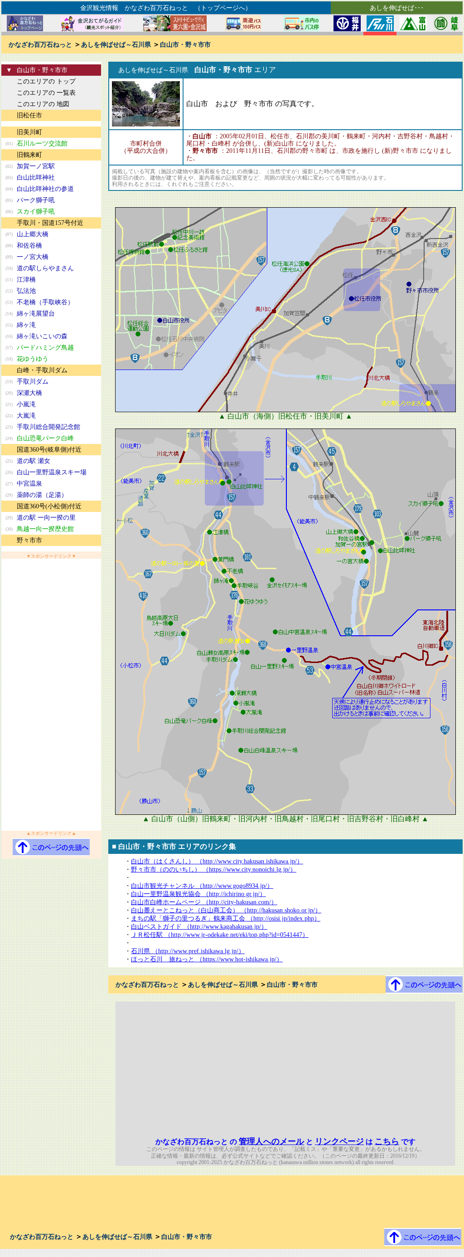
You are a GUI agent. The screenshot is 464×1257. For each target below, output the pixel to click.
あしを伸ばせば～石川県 (116, 44)
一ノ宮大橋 (32, 256)
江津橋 (26, 279)
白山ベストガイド (199, 926)
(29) (9, 517)
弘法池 (26, 290)
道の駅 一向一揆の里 (46, 517)
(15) (9, 324)
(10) (9, 268)
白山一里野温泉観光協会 (198, 894)
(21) (9, 404)
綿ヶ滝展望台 (36, 313)
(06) (9, 211)
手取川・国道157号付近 (50, 222)
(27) (9, 483)
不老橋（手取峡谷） (45, 302)
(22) (9, 415)
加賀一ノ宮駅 (36, 166)
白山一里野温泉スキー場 (52, 472)
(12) (9, 290)
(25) (9, 460)
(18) (9, 358)
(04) (9, 188)
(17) (9, 347)
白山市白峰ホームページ (204, 902)
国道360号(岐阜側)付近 (49, 449)
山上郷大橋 (32, 234)
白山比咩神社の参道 (45, 188)
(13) (9, 302)
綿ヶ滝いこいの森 (42, 336)
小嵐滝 (26, 404)
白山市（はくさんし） (217, 861)
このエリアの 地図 (43, 104)
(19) (9, 381)
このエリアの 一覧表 (46, 92)
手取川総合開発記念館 (48, 427)
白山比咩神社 (36, 177)
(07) (9, 234)
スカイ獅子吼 (36, 211)
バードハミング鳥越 (45, 347)
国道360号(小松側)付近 (49, 506)
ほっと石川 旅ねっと (207, 959)
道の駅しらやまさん (45, 268)
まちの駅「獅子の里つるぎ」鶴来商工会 (225, 918)
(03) (9, 177)
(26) (9, 472)
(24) (9, 438)
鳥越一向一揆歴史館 (45, 529)
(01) (9, 143)
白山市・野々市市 (185, 44)
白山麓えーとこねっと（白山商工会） (226, 910)
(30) (9, 528)
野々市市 (29, 540)
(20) (9, 392)
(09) (9, 256)
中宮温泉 (29, 483)
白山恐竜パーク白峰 (45, 438)
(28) (9, 494)
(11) (9, 279)
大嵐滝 (26, 415)
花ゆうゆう (32, 359)
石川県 (188, 951)
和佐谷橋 (29, 245)
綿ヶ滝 (26, 325)
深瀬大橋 (29, 393)
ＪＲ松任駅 (220, 934)
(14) (9, 313)
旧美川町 (29, 132)
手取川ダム (32, 381)
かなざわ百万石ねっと (40, 44)
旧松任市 (29, 115)
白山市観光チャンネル (202, 885)
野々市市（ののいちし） (213, 869)
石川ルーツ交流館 (42, 143)
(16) (9, 336)
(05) (9, 200)
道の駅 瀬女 (33, 461)
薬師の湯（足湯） (42, 495)
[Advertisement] (51, 695)
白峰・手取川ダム (42, 370)
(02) (9, 166)
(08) (9, 245)
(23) (9, 426)
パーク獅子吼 (36, 200)
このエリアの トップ (46, 81)
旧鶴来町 (29, 154)
